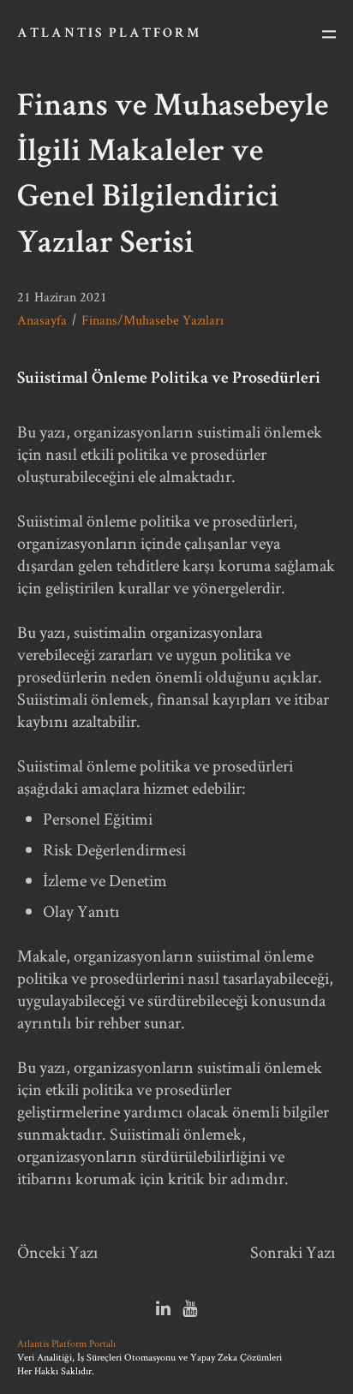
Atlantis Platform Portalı (66, 1343)
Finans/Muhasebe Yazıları (152, 320)
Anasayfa (42, 320)
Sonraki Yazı (293, 1252)
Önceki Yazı (58, 1252)
